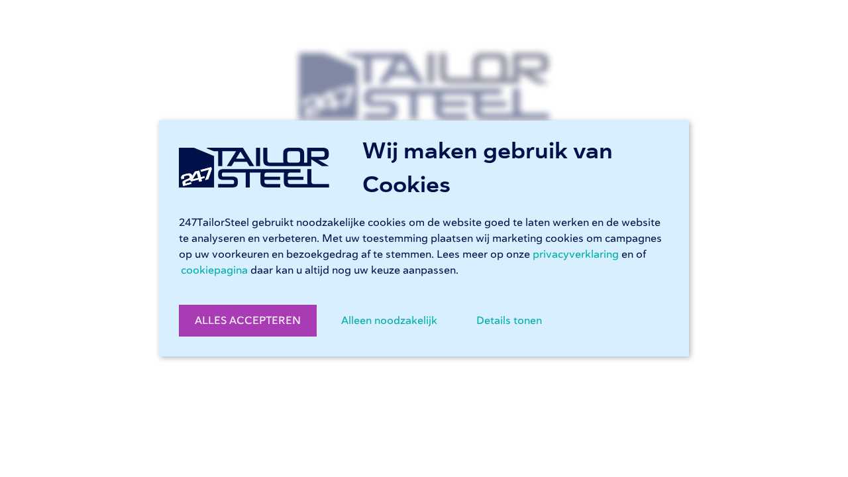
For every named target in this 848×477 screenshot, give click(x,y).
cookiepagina (214, 270)
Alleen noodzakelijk (389, 320)
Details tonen (509, 320)
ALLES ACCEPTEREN (248, 320)
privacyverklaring (576, 254)
